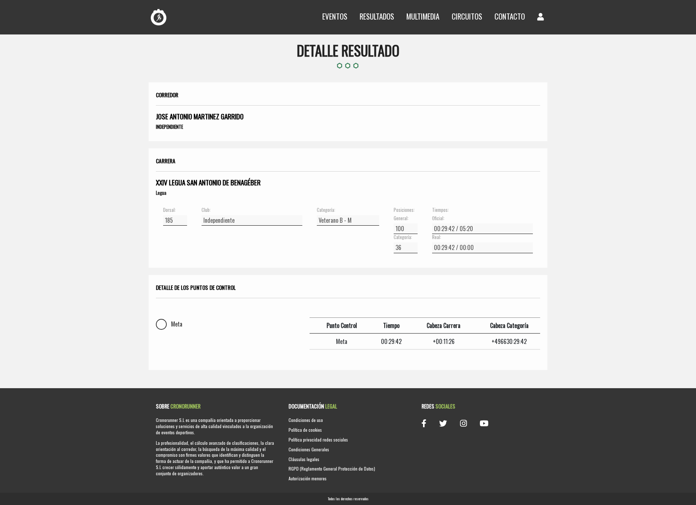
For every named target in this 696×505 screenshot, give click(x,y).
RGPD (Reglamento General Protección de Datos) (332, 468)
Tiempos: (440, 210)
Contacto (509, 16)
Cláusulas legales (304, 459)
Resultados (377, 16)
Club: (206, 210)
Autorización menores (308, 478)
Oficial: (438, 218)
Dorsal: (169, 210)
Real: (436, 237)
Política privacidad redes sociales (318, 439)
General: (401, 218)
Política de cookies (305, 430)
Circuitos (467, 16)
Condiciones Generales (309, 449)
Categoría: (326, 210)
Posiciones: (404, 210)
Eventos (334, 16)
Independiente (169, 126)
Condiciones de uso (306, 420)
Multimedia (422, 16)
